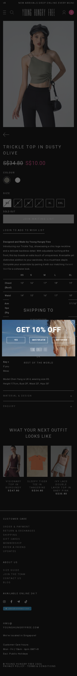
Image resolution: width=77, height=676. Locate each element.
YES (15, 340)
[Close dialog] (72, 322)
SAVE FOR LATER (38, 340)
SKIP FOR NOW (61, 340)
